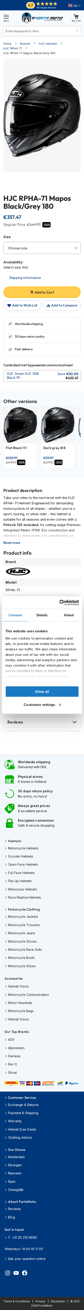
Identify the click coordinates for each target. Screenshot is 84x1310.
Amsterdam (16, 1157)
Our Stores (16, 1150)
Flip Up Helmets (20, 881)
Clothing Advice (20, 1137)
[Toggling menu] (6, 18)
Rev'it (12, 1064)
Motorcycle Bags (21, 1011)
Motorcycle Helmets (23, 848)
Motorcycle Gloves (22, 941)
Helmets (14, 841)
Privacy (40, 1301)
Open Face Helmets (23, 864)
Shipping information (25, 278)
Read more (11, 543)
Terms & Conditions (16, 1301)
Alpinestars (16, 1048)
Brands (25, 43)
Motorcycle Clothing (24, 909)
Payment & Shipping (23, 1113)
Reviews (15, 722)
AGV (11, 1039)
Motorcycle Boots (21, 958)
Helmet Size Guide (22, 1129)
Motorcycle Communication (28, 995)
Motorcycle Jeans (21, 933)
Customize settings (39, 704)
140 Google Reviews (46, 7)
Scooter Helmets (20, 856)
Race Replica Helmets (24, 897)
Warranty (15, 1121)
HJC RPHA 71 (12, 48)
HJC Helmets (48, 43)
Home (7, 43)
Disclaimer (58, 1301)
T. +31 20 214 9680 (22, 1237)
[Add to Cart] (42, 376)
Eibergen (15, 1165)
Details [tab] (42, 615)
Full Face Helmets (21, 873)
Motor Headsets (20, 1003)
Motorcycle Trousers (24, 925)
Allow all (42, 691)
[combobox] (42, 30)
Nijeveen (15, 1173)
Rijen (11, 1181)
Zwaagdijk (16, 1190)
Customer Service (22, 1097)
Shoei (12, 1072)
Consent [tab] (15, 615)
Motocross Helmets (22, 889)
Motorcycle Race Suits (25, 949)
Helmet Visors (18, 986)
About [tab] (69, 615)
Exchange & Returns (23, 1105)
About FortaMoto (22, 1201)
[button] (74, 5)
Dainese (14, 1056)
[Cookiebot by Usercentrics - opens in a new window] (60, 602)
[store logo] (42, 18)
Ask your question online (26, 1259)
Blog (11, 1217)
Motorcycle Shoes (22, 966)
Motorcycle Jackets (23, 916)
